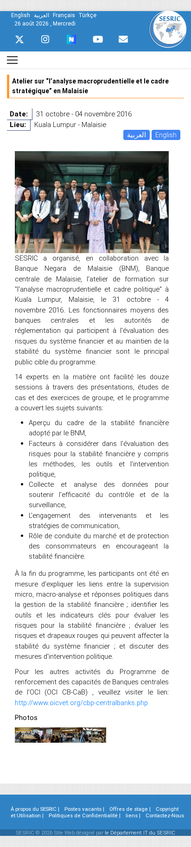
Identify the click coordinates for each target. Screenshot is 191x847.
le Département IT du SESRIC (140, 832)
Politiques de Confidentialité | (85, 815)
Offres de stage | (130, 809)
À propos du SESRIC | (35, 809)
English (166, 134)
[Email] (123, 39)
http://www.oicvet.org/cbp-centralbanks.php (81, 702)
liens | (133, 815)
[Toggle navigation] (12, 60)
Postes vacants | (84, 809)
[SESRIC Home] (168, 28)
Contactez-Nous (165, 815)
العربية (136, 134)
